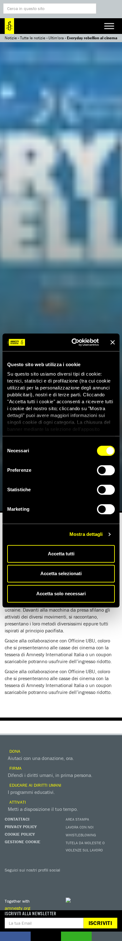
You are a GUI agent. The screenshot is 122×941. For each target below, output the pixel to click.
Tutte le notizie (32, 38)
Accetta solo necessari (61, 593)
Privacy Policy (21, 826)
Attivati (17, 802)
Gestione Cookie (22, 842)
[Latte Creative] (81, 900)
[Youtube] (36, 879)
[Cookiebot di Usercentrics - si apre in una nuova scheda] (74, 342)
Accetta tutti (61, 553)
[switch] (106, 470)
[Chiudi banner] (112, 342)
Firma (15, 768)
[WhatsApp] (73, 879)
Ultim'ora (56, 38)
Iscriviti (100, 923)
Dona (14, 751)
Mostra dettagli (86, 534)
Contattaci (17, 819)
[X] (23, 879)
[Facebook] (11, 879)
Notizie (11, 38)
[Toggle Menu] (109, 26)
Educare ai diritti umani (34, 785)
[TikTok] (86, 879)
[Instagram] (48, 879)
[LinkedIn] (61, 879)
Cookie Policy (20, 834)
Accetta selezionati (61, 573)
